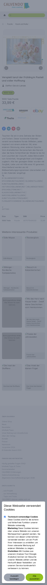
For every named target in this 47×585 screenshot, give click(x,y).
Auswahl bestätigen (14, 577)
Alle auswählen (34, 577)
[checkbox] (5, 517)
